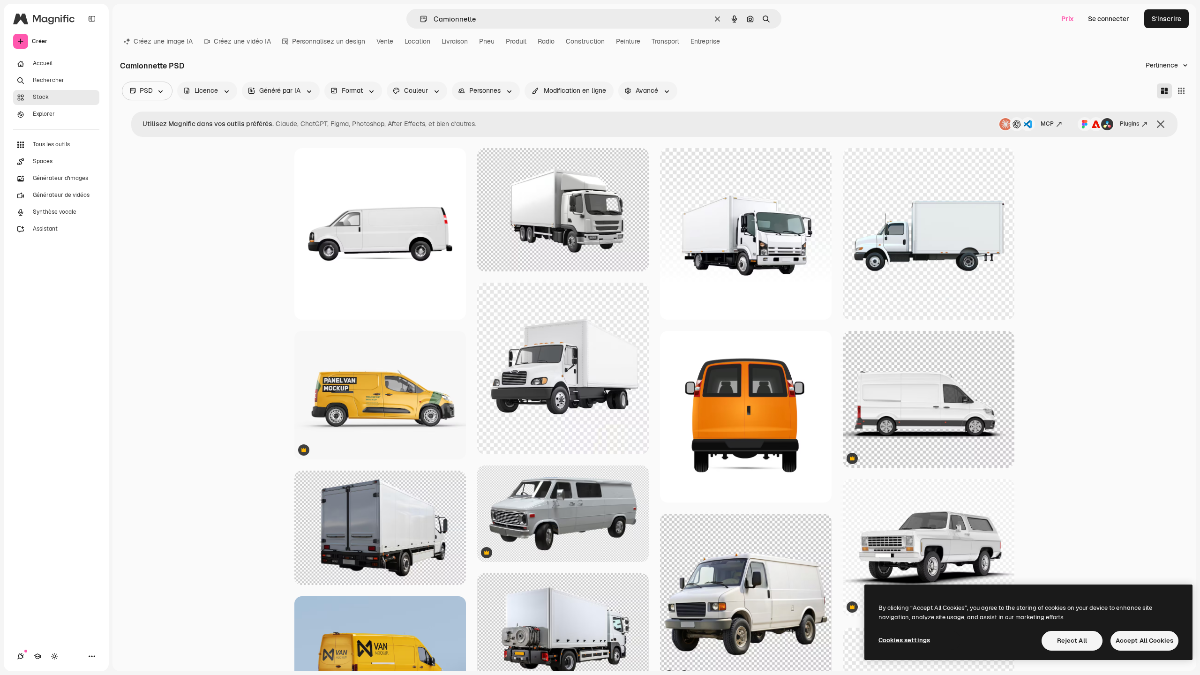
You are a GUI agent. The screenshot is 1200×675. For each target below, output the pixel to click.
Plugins (1129, 124)
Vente (384, 41)
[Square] (1181, 90)
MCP (1047, 124)
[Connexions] (20, 656)
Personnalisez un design (328, 41)
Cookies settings (904, 640)
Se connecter (1108, 19)
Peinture (628, 41)
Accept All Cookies (1144, 641)
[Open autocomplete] (420, 18)
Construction (585, 41)
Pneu (487, 41)
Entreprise (705, 41)
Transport (665, 41)
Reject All (1072, 641)
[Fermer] (1160, 124)
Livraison (455, 41)
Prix (1067, 19)
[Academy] (37, 656)
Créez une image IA (163, 41)
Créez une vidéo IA (242, 41)
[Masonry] (1164, 90)
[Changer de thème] (54, 656)
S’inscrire (1166, 19)
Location (417, 41)
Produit (516, 41)
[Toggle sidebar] (91, 18)
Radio (546, 41)
